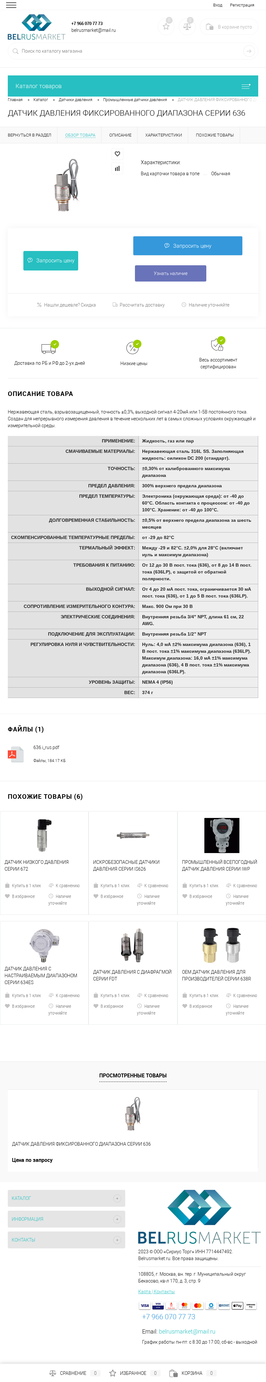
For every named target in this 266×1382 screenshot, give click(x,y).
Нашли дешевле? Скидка (70, 305)
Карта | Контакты (156, 1291)
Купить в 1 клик (26, 885)
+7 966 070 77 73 (87, 23)
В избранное (23, 896)
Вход (217, 5)
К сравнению (68, 885)
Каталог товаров (39, 86)
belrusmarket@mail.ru (187, 1331)
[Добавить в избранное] (117, 154)
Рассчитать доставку (142, 305)
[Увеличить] (66, 185)
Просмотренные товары (133, 1075)
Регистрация (242, 5)
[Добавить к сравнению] (117, 168)
